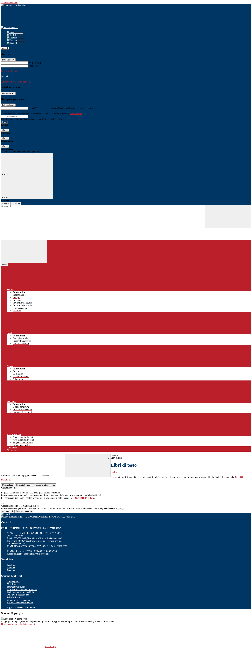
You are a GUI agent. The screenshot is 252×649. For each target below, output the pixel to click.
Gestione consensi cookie (18, 600)
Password (33, 66)
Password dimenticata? (11, 71)
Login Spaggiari (76, 114)
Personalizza (7, 485)
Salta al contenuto (9, 2)
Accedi (5, 48)
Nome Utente (35, 63)
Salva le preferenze (24, 511)
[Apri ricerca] (228, 216)
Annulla (5, 203)
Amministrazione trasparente (20, 602)
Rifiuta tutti (25, 485)
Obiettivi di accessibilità (18, 594)
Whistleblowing (14, 597)
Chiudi (5, 130)
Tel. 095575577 (18, 535)
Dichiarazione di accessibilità (20, 592)
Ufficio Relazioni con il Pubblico (22, 589)
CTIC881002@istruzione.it (38, 538)
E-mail (32, 108)
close (4, 265)
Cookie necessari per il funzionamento (19, 506)
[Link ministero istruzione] (14, 5)
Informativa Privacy (16, 587)
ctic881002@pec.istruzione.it (38, 541)
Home (113, 455)
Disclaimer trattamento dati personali (18, 624)
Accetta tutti (45, 485)
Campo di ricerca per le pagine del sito (18, 475)
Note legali (12, 584)
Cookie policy (13, 581)
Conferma (16, 203)
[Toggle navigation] (24, 251)
